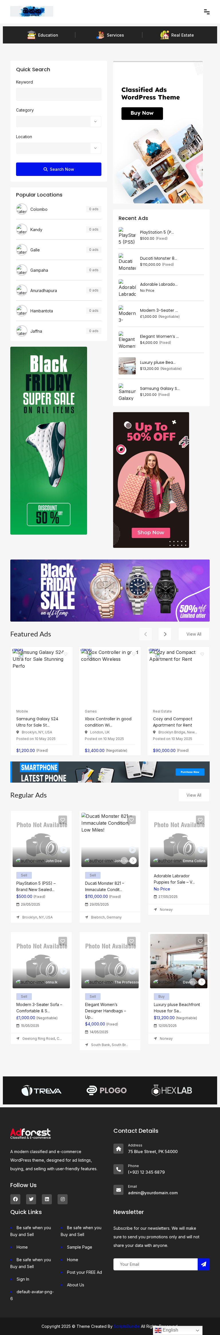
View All (193, 634)
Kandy (36, 229)
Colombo (39, 209)
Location (24, 136)
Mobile (22, 711)
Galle (35, 249)
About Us (75, 1284)
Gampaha (39, 270)
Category (25, 110)
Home (22, 1247)
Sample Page (79, 1247)
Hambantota (41, 310)
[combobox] (58, 121)
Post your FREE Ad (84, 1272)
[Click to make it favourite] (65, 654)
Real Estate (162, 711)
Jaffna (36, 331)
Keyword (24, 82)
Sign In (23, 1279)
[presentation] (145, 634)
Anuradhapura (43, 290)
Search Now (62, 169)
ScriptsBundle (127, 1326)
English (170, 1330)
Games (91, 711)
